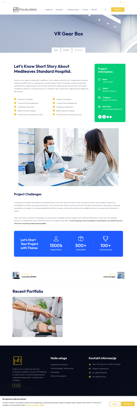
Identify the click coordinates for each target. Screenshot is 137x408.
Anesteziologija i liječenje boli (62, 368)
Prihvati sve (128, 404)
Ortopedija (55, 372)
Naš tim (94, 10)
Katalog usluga (73, 10)
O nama (85, 10)
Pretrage (59, 10)
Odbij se (114, 404)
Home (56, 50)
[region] (68, 402)
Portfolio (66, 50)
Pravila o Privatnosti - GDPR (35, 405)
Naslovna (49, 10)
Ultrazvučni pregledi (58, 376)
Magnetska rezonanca (59, 364)
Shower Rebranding (24, 333)
